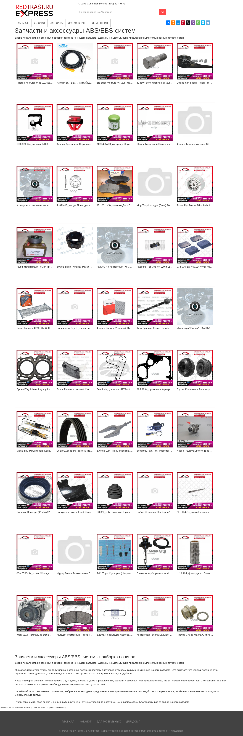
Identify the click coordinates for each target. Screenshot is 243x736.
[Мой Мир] (178, 22)
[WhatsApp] (198, 22)
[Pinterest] (183, 22)
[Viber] (193, 22)
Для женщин (99, 23)
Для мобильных (109, 721)
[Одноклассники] (173, 22)
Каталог (85, 721)
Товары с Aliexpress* (88, 730)
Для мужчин (76, 23)
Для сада (56, 23)
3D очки (39, 23)
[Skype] (203, 22)
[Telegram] (208, 22)
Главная (68, 721)
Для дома (133, 721)
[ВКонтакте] (168, 22)
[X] (188, 22)
